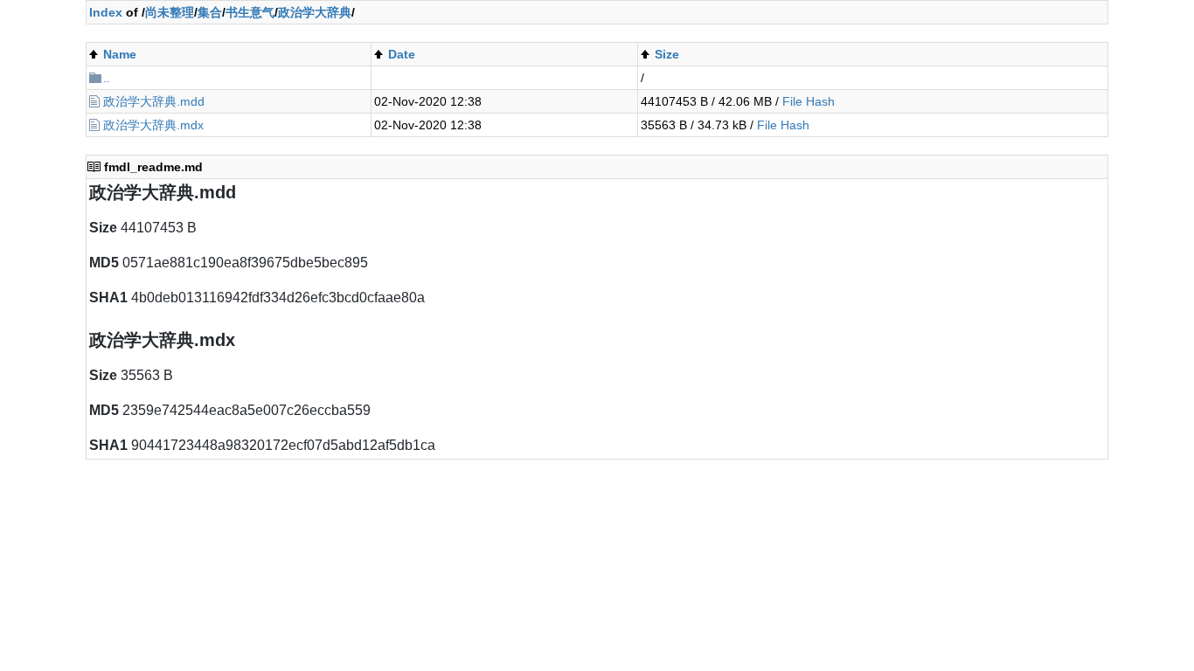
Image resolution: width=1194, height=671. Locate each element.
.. (106, 78)
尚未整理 (169, 12)
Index (105, 12)
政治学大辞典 (314, 12)
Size (667, 54)
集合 (210, 12)
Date (401, 54)
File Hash (808, 101)
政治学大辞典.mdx (153, 125)
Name (119, 54)
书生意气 (250, 12)
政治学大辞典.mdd (154, 101)
